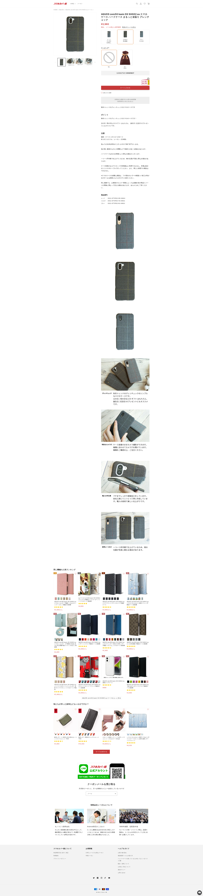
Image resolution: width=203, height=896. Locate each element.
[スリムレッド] (96, 681)
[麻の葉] (115, 598)
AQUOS (61, 9)
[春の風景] (133, 598)
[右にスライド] (95, 62)
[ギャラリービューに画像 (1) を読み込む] (61, 62)
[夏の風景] (136, 598)
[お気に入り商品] (144, 4)
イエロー (125, 40)
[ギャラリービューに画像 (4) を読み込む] (70, 62)
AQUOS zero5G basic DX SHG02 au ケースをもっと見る (101, 698)
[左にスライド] (55, 62)
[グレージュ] (61, 598)
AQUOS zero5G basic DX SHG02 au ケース (78, 9)
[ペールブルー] (58, 598)
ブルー (141, 40)
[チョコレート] (128, 639)
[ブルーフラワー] (61, 681)
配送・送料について (123, 863)
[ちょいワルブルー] (91, 681)
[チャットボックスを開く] (199, 892)
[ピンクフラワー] (58, 681)
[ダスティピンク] (104, 734)
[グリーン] (115, 639)
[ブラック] (120, 639)
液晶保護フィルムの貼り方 (125, 855)
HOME (55, 9)
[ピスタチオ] (109, 734)
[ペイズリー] (117, 598)
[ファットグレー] (85, 681)
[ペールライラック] (69, 598)
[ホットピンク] (93, 639)
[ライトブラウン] (66, 598)
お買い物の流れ (122, 852)
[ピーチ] (91, 639)
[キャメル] (112, 639)
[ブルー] (96, 639)
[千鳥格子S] (109, 598)
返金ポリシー (121, 869)
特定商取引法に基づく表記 (61, 852)
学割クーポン (89, 855)
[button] (73, 3)
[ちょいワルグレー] (93, 681)
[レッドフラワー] (64, 681)
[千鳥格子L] (112, 598)
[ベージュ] (64, 598)
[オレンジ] (85, 639)
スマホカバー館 (103, 892)
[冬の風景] (131, 598)
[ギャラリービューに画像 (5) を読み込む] (79, 62)
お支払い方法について (124, 866)
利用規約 (56, 855)
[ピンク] (55, 598)
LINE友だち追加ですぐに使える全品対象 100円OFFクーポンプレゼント (125, 100)
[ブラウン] (144, 681)
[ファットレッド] (80, 681)
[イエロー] (139, 681)
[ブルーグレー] (115, 734)
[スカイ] (104, 639)
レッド (109, 41)
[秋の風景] (139, 598)
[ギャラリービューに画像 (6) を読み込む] (88, 62)
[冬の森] (128, 598)
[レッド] (82, 639)
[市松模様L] (106, 598)
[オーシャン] (123, 639)
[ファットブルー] (82, 681)
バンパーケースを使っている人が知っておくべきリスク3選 (133, 860)
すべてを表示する (101, 752)
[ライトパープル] (133, 681)
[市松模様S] (104, 598)
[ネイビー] (80, 639)
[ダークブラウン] (117, 639)
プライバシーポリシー (60, 858)
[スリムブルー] (99, 681)
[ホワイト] (99, 639)
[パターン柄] (142, 598)
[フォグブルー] (136, 639)
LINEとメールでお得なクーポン (95, 852)
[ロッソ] (106, 639)
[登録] (115, 794)
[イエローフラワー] (55, 681)
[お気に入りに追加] (75, 574)
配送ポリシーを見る (129, 27)
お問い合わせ (121, 872)
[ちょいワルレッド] (88, 681)
